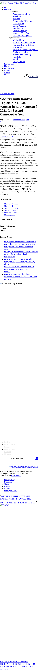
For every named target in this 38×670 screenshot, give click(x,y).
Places (7, 447)
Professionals (10, 444)
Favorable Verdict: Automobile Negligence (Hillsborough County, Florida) (19, 261)
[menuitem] (21, 7)
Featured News (19, 120)
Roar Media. (16, 476)
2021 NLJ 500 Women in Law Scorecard (15, 137)
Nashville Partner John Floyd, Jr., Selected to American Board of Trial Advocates (20, 276)
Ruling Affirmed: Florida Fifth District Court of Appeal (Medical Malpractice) (21, 254)
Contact (7, 451)
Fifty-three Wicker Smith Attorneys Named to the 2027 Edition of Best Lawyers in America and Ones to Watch (20, 245)
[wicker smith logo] (18, 3)
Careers (7, 454)
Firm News (17, 122)
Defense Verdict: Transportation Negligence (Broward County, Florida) (19, 269)
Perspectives (9, 449)
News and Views (7, 93)
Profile (7, 442)
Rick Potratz (29, 122)
